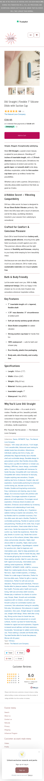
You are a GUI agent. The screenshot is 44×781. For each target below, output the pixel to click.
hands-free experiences (21, 532)
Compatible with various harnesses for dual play (20, 474)
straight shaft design (15, 613)
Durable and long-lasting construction (23, 488)
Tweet (10, 653)
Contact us (8, 719)
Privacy (7, 726)
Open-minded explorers (20, 573)
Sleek (16, 597)
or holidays (32, 573)
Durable (7, 488)
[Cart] (37, 35)
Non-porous (32, 570)
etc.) (26, 510)
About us (7, 716)
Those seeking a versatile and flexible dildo (22, 632)
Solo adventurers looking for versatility (25, 605)
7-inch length (33, 445)
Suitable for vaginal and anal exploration (18, 624)
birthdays (7, 466)
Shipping (7, 730)
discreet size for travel (25, 485)
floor (32, 524)
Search (6, 712)
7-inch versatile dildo (11, 447)
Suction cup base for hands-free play (23, 622)
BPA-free (15, 466)
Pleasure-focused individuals (21, 583)
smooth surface (29, 600)
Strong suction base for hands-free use (21, 616)
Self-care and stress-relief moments (22, 592)
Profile (6, 747)
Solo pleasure (16, 608)
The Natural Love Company (15, 114)
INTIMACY (27, 564)
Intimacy (12, 641)
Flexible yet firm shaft (23, 524)
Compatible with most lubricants (26, 472)
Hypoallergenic (16, 545)
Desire (15, 439)
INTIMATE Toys (23, 439)
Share (21, 653)
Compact (13, 469)
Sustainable (8, 630)
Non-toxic (7, 573)
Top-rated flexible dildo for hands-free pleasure (20, 635)
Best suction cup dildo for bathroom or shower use (21, 464)
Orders (6, 743)
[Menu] (30, 35)
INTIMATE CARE (18, 567)
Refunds (7, 723)
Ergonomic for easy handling (14, 510)
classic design (23, 466)
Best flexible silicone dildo (28, 461)
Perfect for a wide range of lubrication (17, 575)
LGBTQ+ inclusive (31, 567)
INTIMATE (8, 567)
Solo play (7, 608)
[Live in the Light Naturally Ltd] (10, 39)
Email (20, 658)
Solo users (16, 611)
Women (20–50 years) (11, 638)
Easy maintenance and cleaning (15, 491)
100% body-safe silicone (19, 445)
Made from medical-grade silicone (15, 570)
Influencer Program (10, 733)
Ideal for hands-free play (27, 553)
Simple (10, 597)
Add (9, 658)
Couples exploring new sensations (16, 477)
